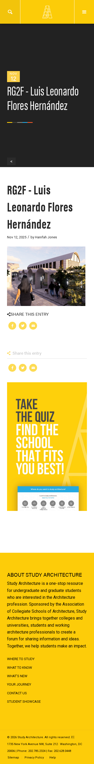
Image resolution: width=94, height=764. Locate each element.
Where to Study (20, 659)
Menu (84, 12)
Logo (47, 12)
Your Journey (19, 684)
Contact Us (17, 693)
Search (10, 12)
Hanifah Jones (46, 237)
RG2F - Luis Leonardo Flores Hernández (40, 206)
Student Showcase (24, 701)
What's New (17, 676)
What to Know (19, 668)
